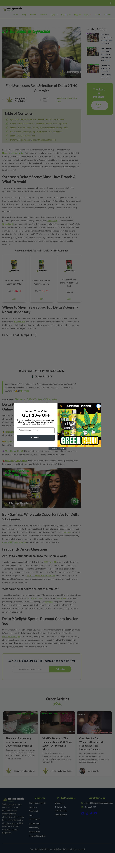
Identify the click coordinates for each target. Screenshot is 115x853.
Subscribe (35, 438)
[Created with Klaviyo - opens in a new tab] (57, 448)
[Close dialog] (98, 406)
